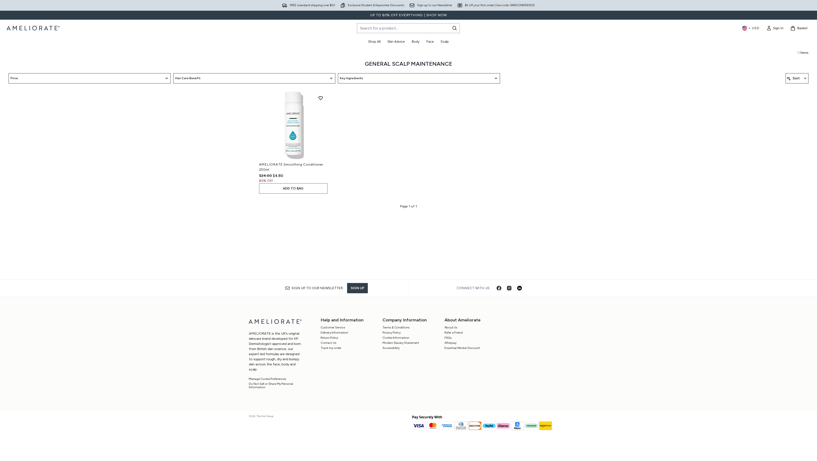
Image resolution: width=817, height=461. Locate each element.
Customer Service (333, 327)
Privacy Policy (392, 332)
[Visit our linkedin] (519, 288)
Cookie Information (396, 338)
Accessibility (391, 348)
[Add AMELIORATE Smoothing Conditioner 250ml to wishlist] (320, 98)
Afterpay (450, 343)
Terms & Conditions (396, 327)
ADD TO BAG (293, 188)
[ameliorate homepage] (34, 28)
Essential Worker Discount (462, 348)
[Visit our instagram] (509, 288)
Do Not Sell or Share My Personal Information (271, 385)
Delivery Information (334, 332)
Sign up (357, 288)
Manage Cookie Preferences (267, 379)
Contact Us (328, 343)
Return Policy (329, 338)
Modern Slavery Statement (401, 343)
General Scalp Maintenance (408, 63)
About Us (450, 327)
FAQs (448, 338)
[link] (775, 28)
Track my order (331, 348)
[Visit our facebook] (499, 288)
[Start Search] (454, 28)
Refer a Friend (453, 332)
